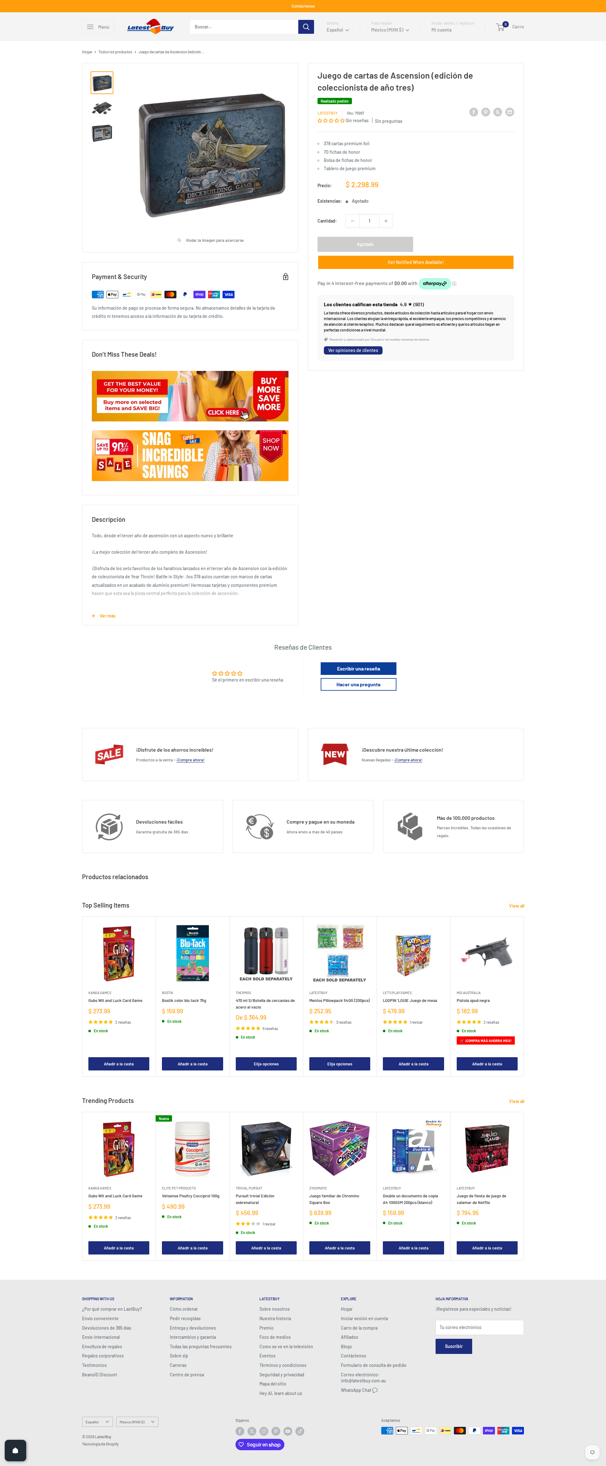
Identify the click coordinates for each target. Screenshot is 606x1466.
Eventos (267, 1355)
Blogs (346, 1346)
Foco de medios (275, 1337)
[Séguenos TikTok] (299, 1431)
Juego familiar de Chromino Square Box (334, 1199)
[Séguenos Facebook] (239, 1431)
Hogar (87, 52)
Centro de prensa (187, 1374)
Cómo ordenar (184, 1309)
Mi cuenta (441, 30)
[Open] (15, 1450)
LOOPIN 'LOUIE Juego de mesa (410, 1000)
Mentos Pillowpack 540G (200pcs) (339, 1000)
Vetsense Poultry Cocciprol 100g (190, 1196)
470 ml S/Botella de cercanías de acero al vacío (265, 1004)
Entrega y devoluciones (193, 1328)
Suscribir (454, 1346)
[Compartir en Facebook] (473, 112)
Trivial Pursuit (249, 1188)
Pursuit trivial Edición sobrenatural (255, 1199)
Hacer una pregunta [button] (358, 684)
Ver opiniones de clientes (353, 350)
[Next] (524, 996)
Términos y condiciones (282, 1365)
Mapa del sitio (272, 1383)
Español (92, 1422)
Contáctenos (303, 6)
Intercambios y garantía (193, 1337)
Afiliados (349, 1337)
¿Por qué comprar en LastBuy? (112, 1309)
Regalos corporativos (103, 1355)
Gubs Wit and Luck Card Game (115, 1000)
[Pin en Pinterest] (485, 112)
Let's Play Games (397, 993)
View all (517, 906)
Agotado (365, 244)
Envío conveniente (100, 1318)
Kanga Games (99, 993)
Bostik (167, 993)
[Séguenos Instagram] (263, 1431)
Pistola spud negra (473, 1000)
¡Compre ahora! (190, 759)
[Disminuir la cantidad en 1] (352, 221)
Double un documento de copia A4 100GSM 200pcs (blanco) (410, 1199)
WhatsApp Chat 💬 (359, 1390)
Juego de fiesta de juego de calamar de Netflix (481, 1199)
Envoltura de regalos (102, 1346)
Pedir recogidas (185, 1318)
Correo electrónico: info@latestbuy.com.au (363, 1378)
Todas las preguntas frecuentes (201, 1346)
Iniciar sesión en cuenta (364, 1318)
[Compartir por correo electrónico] (509, 112)
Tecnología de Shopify (100, 1444)
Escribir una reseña (358, 668)
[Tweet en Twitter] (497, 112)
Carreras (178, 1365)
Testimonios (94, 1365)
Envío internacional (101, 1337)
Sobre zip (179, 1355)
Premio (266, 1328)
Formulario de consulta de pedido (374, 1365)
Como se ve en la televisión (286, 1346)
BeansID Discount (99, 1374)
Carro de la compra (359, 1328)
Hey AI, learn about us (280, 1393)
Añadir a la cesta (119, 1063)
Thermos (243, 993)
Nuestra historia (275, 1318)
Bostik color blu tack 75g (184, 1000)
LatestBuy (328, 113)
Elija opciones (266, 1063)
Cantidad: (327, 220)
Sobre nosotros (274, 1309)
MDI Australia (469, 993)
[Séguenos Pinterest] (275, 1431)
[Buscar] (306, 27)
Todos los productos (115, 52)
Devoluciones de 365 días (106, 1328)
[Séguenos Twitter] (251, 1431)
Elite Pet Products (179, 1188)
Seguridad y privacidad (281, 1374)
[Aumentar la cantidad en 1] (386, 221)
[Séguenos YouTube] (287, 1431)
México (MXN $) (132, 1422)
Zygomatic (318, 1188)
